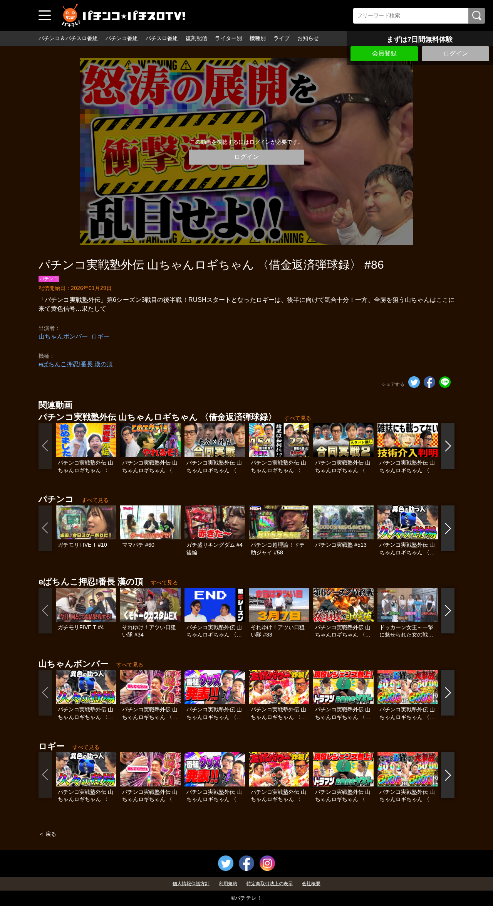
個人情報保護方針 (191, 883)
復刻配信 (196, 38)
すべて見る (297, 418)
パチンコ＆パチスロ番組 (68, 38)
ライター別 (228, 38)
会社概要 (311, 883)
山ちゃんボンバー (63, 336)
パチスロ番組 (162, 38)
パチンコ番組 (122, 38)
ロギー (100, 336)
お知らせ (308, 38)
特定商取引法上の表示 (269, 883)
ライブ (281, 38)
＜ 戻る (47, 834)
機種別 (258, 38)
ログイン (455, 53)
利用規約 (228, 883)
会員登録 (384, 53)
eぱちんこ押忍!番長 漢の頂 (76, 364)
